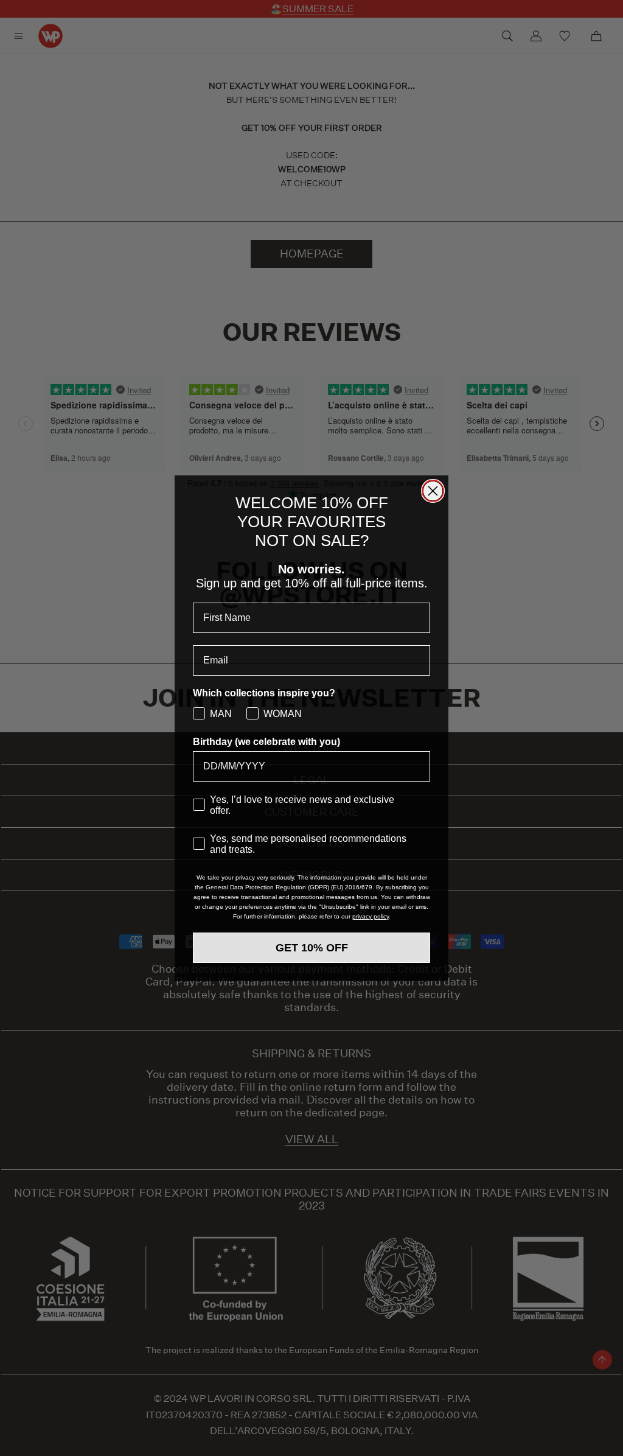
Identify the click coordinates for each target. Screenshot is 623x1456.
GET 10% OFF (312, 948)
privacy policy (370, 916)
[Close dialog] (433, 491)
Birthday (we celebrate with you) (266, 742)
